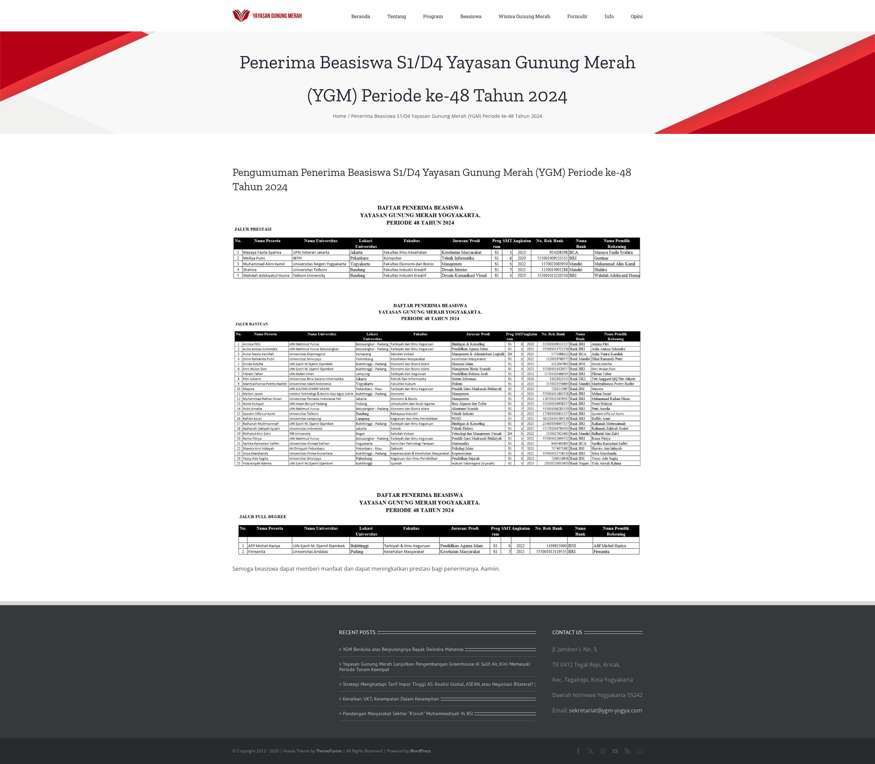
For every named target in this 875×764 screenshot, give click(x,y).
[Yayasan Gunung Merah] (266, 12)
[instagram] (603, 751)
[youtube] (615, 751)
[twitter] (590, 751)
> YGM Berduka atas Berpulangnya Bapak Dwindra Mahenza (401, 649)
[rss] (627, 751)
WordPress (420, 751)
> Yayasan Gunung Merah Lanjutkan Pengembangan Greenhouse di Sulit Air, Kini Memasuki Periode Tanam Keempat (434, 667)
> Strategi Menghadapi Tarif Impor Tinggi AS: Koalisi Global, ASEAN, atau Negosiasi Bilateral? (436, 684)
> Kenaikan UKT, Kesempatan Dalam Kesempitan (389, 699)
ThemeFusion (329, 751)
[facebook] (578, 751)
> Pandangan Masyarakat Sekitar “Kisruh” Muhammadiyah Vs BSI (406, 713)
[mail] (640, 751)
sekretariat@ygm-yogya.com (605, 710)
